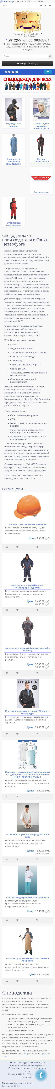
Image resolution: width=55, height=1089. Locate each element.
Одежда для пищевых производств (41, 126)
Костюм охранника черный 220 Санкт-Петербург (27, 712)
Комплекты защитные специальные (13, 161)
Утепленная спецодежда (13, 224)
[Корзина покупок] (45, 5)
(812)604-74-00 (20, 40)
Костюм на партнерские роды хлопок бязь (28, 835)
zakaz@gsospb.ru (37, 1065)
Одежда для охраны (13, 124)
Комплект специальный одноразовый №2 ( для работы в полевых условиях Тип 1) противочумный (27, 774)
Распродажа (41, 192)
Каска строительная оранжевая (27, 524)
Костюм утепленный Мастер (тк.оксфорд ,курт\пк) (27, 586)
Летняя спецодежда (41, 160)
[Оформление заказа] (50, 5)
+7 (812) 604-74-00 (29, 1053)
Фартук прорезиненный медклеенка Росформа (27, 959)
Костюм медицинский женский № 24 (27, 897)
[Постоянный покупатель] (5, 5)
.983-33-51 (41, 40)
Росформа (28, 1083)
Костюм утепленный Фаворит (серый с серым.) (27, 649)
